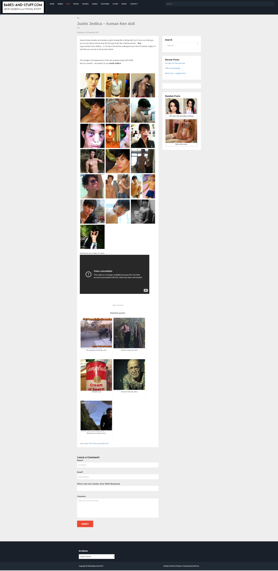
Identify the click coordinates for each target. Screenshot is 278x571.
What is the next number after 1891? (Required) (98, 484)
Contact (134, 4)
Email (80, 472)
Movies (85, 4)
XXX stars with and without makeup (181, 116)
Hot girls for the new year (175, 63)
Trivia (76, 4)
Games (95, 4)
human (94, 443)
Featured (105, 4)
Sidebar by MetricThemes (172, 566)
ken (107, 443)
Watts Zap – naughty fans (175, 73)
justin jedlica (101, 443)
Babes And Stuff (97, 566)
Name (80, 460)
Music (124, 4)
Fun (68, 4)
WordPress (195, 566)
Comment (81, 496)
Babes (60, 4)
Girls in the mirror (181, 144)
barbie (86, 443)
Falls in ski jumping (172, 68)
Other (115, 4)
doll (90, 443)
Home (52, 4)
